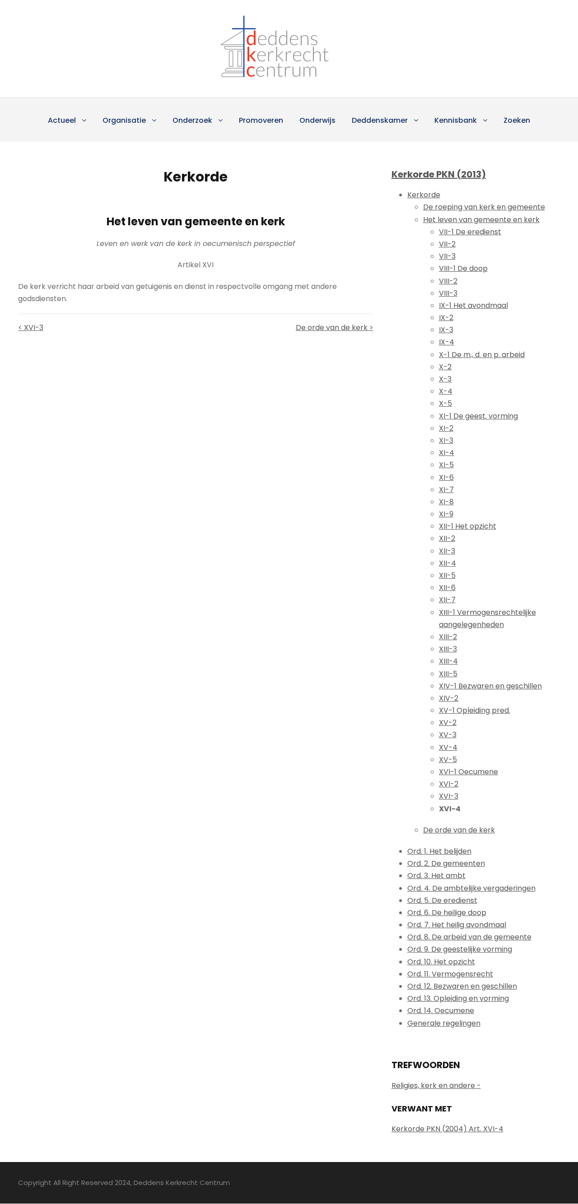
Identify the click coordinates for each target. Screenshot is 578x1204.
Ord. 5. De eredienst (442, 900)
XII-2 (447, 538)
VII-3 (447, 256)
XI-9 (446, 514)
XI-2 (446, 428)
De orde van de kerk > (334, 327)
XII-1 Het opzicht (467, 526)
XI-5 (446, 465)
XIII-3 (448, 649)
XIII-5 (448, 674)
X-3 (445, 379)
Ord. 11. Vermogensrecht (450, 974)
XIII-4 (448, 661)
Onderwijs (317, 120)
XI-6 (446, 477)
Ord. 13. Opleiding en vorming (458, 998)
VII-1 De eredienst (470, 232)
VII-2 (447, 244)
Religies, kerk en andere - (436, 1085)
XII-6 (447, 587)
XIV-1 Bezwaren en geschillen (490, 686)
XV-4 (448, 747)
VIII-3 (448, 293)
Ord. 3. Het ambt (436, 875)
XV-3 (448, 735)
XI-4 (446, 452)
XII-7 (447, 600)
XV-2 (448, 722)
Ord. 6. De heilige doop (446, 912)
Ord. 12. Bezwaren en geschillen (462, 986)
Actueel (62, 120)
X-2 (445, 367)
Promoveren (261, 120)
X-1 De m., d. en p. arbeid (482, 354)
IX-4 (446, 342)
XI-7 (446, 489)
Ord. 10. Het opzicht (441, 962)
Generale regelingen (443, 1023)
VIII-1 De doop (463, 268)
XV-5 (448, 759)
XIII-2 (448, 637)
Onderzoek (192, 120)
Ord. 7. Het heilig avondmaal (456, 925)
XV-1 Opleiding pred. (474, 710)
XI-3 (446, 440)
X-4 (445, 391)
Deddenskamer (380, 120)
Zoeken (516, 120)
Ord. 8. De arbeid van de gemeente (469, 937)
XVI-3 (448, 796)
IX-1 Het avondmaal (473, 305)
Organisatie (124, 120)
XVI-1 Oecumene (468, 772)
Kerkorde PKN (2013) (439, 174)
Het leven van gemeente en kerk (481, 219)
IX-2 (446, 317)
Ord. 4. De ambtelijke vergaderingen (471, 888)
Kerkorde (423, 195)
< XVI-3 (30, 327)
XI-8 (446, 502)
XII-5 (447, 575)
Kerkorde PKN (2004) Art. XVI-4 (447, 1129)
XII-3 (447, 551)
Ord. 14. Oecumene (440, 1010)
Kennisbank (455, 120)
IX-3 (446, 330)
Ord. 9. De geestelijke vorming (459, 949)
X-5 (445, 403)
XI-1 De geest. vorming (478, 416)
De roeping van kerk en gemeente (484, 207)
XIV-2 (448, 698)
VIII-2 (448, 281)
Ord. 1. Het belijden (439, 851)
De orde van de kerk (459, 830)
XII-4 (447, 563)
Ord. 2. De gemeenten (446, 863)
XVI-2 (448, 784)
